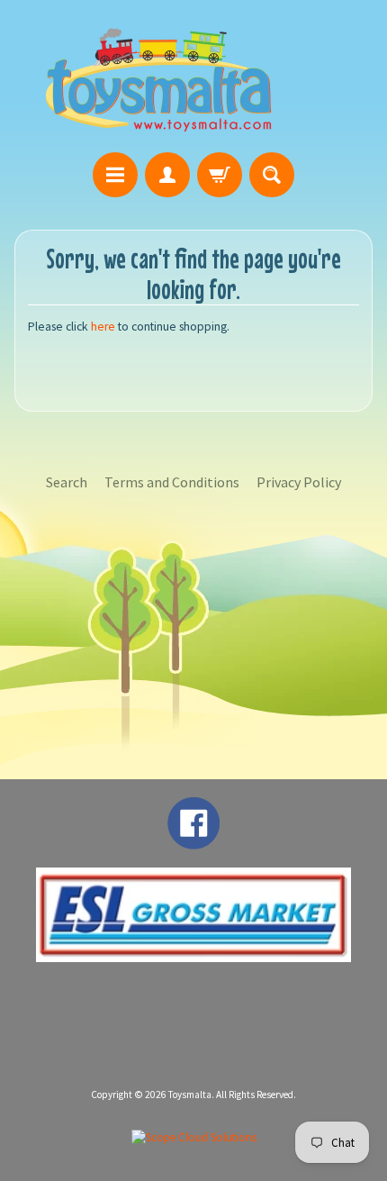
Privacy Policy (298, 482)
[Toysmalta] (158, 78)
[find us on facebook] (193, 840)
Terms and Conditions (171, 482)
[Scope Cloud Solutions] (193, 1137)
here (103, 326)
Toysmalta (190, 1094)
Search (66, 482)
